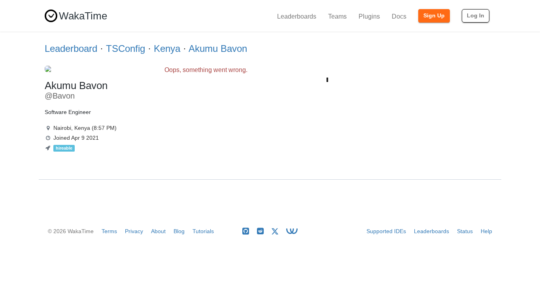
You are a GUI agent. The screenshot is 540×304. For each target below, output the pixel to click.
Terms (109, 231)
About (158, 231)
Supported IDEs (386, 231)
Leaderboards (296, 16)
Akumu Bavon (218, 48)
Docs (399, 16)
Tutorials (203, 231)
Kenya (167, 48)
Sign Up (434, 15)
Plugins (369, 16)
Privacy (134, 231)
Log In (475, 15)
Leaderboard (71, 48)
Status (465, 231)
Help (486, 231)
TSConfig (125, 48)
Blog (179, 231)
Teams (337, 16)
